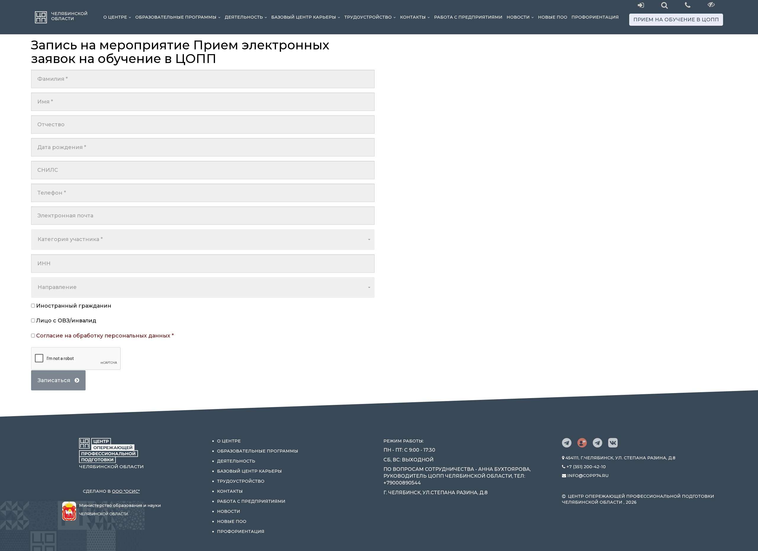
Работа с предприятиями (468, 17)
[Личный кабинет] (641, 5)
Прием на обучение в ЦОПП (676, 19)
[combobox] (203, 239)
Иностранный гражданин (73, 306)
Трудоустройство (371, 17)
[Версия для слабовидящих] (711, 4)
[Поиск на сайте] (664, 5)
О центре (118, 17)
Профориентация (595, 17)
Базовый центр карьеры (306, 17)
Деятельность (247, 17)
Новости (521, 17)
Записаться (56, 380)
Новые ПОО (552, 17)
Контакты (416, 17)
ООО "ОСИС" (126, 491)
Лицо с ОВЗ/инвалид (66, 320)
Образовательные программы (179, 17)
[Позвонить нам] (687, 4)
